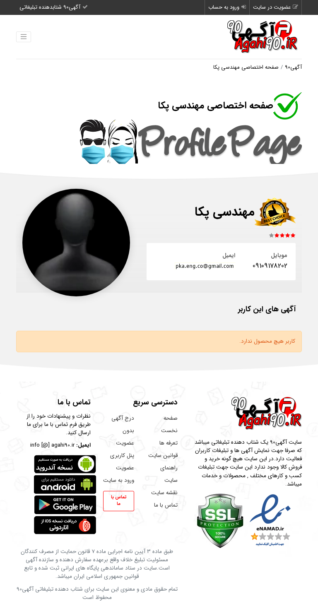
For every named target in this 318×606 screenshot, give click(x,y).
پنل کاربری (122, 455)
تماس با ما (166, 505)
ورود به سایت (118, 480)
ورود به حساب (223, 7)
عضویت (125, 468)
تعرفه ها (168, 443)
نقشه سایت (164, 492)
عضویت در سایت (272, 7)
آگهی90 (293, 67)
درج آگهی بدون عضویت (122, 430)
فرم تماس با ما (60, 424)
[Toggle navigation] (23, 36)
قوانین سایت (163, 455)
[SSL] (220, 520)
